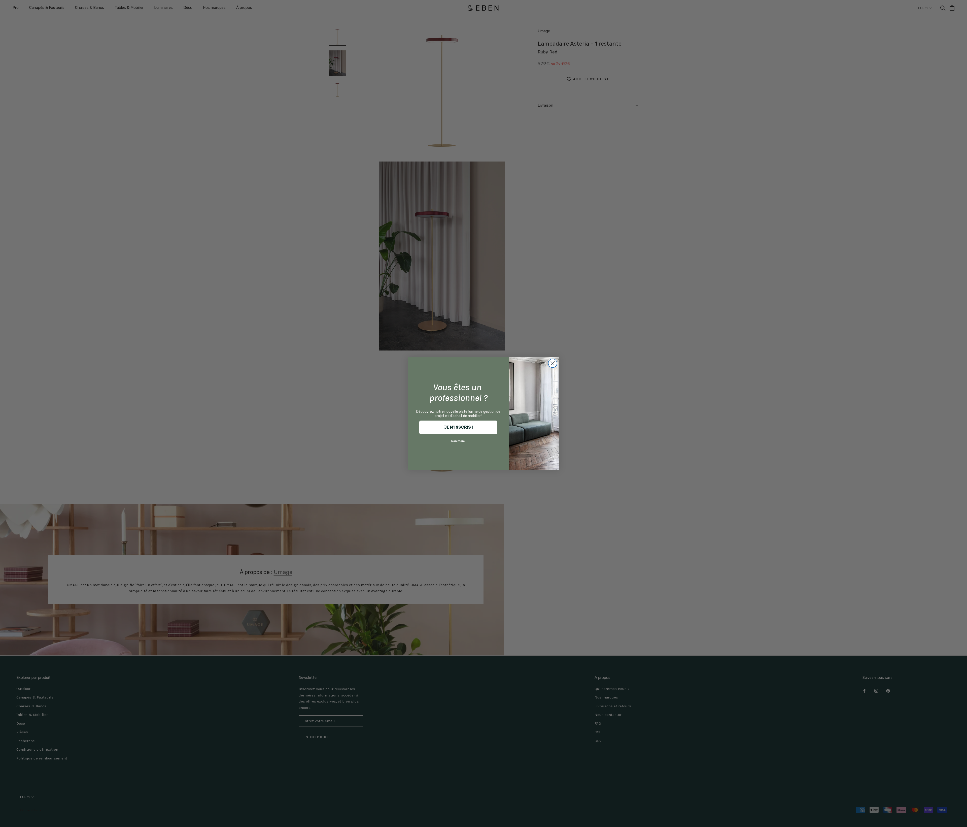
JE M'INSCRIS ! (458, 427)
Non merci (458, 441)
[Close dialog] (552, 363)
